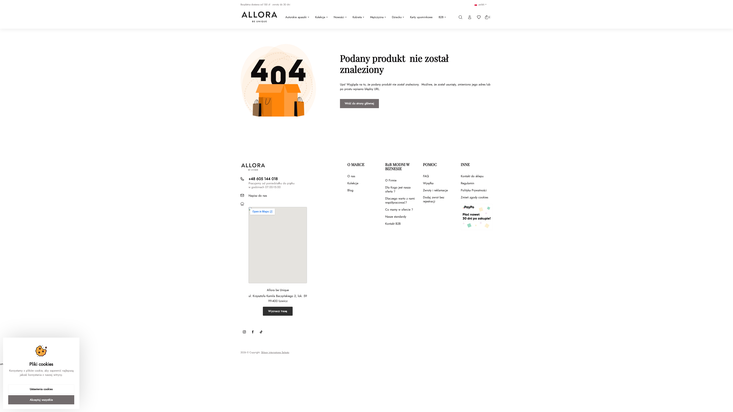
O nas (351, 176)
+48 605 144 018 (263, 179)
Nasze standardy (395, 216)
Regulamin (467, 183)
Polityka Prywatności (474, 190)
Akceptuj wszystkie (41, 400)
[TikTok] (261, 332)
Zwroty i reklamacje (435, 190)
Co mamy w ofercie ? (399, 209)
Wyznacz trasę (277, 311)
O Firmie (390, 180)
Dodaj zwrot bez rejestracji (433, 199)
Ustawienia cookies (41, 389)
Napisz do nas (258, 195)
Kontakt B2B (393, 223)
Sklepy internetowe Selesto (275, 352)
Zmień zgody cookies (474, 197)
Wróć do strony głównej (359, 103)
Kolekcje (352, 183)
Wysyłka (428, 183)
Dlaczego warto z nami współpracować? (400, 200)
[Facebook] (253, 332)
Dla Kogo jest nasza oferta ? (398, 189)
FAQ (426, 176)
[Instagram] (244, 332)
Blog (350, 190)
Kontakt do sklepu (472, 176)
